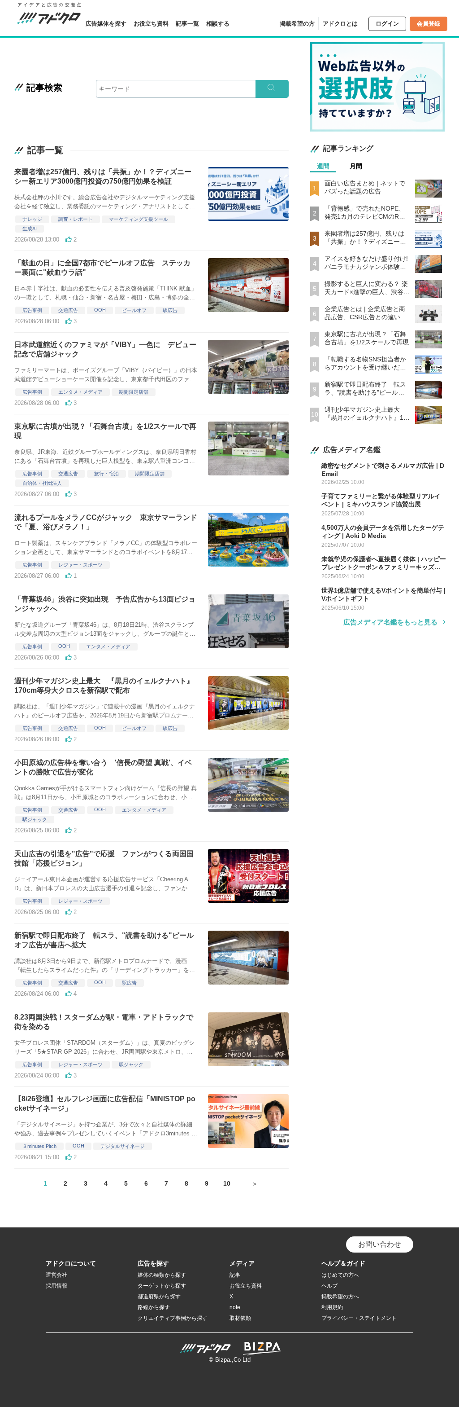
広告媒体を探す (106, 23)
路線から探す (154, 1307)
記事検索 (44, 87)
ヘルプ (329, 1286)
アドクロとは (340, 23)
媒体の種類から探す (162, 1275)
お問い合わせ (379, 1244)
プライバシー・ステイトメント (359, 1318)
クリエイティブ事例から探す (173, 1318)
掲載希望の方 (297, 23)
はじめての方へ (340, 1275)
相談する (218, 23)
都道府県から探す (159, 1296)
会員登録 (428, 23)
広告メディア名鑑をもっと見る (390, 622)
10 (226, 1183)
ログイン (387, 23)
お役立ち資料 (151, 23)
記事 (235, 1275)
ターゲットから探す (162, 1286)
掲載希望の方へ (340, 1296)
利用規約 (332, 1307)
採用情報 (56, 1286)
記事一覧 (187, 23)
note (235, 1307)
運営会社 (56, 1275)
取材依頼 (240, 1318)
